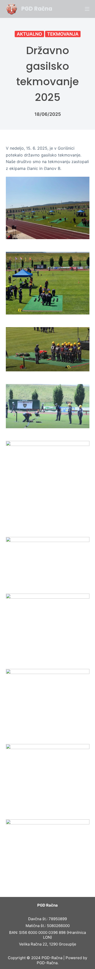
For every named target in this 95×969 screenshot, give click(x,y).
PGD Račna (36, 9)
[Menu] (87, 9)
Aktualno (29, 34)
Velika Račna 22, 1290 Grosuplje (47, 944)
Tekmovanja (63, 34)
